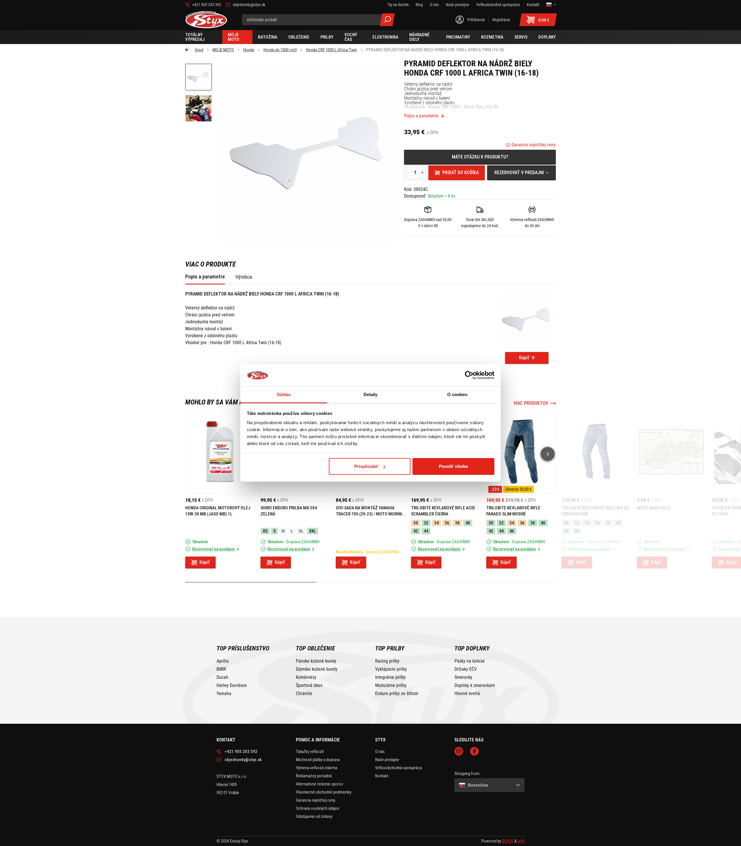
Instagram (458, 751)
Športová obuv (309, 685)
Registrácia (501, 19)
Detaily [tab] (371, 394)
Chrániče (304, 693)
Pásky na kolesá (469, 661)
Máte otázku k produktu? (480, 157)
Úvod (199, 50)
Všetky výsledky (387, 19)
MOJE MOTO (223, 50)
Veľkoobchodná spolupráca (398, 767)
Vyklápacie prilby (391, 669)
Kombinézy (306, 677)
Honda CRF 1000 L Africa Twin (331, 50)
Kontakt (381, 775)
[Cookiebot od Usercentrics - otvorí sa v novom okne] (469, 375)
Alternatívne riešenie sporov (319, 784)
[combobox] (521, 172)
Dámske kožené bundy (317, 669)
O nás (380, 751)
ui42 (521, 841)
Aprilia (223, 661)
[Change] (551, 4)
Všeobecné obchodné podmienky (323, 792)
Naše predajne (387, 759)
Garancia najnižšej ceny (533, 144)
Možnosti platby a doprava (318, 759)
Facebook (474, 751)
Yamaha (224, 693)
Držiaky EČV (465, 669)
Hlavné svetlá (467, 693)
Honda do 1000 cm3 (280, 50)
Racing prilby (387, 661)
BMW (221, 669)
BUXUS (507, 841)
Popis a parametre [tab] (205, 277)
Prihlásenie (476, 19)
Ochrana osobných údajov (317, 808)
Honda (248, 50)
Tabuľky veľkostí (310, 751)
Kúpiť (524, 357)
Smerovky (463, 677)
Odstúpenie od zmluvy (314, 816)
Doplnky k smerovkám (474, 685)
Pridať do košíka (460, 172)
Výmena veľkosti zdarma (316, 767)
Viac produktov (530, 403)
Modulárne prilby (391, 685)
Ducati (222, 677)
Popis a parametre (421, 115)
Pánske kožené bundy (316, 661)
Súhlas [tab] (284, 394)
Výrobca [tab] (243, 277)
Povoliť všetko (453, 466)
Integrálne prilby (390, 677)
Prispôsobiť (366, 466)
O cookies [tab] (457, 394)
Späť (188, 50)
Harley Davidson (232, 685)
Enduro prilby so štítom (396, 693)
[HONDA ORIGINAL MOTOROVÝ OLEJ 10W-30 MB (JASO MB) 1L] (220, 454)
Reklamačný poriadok (314, 775)
